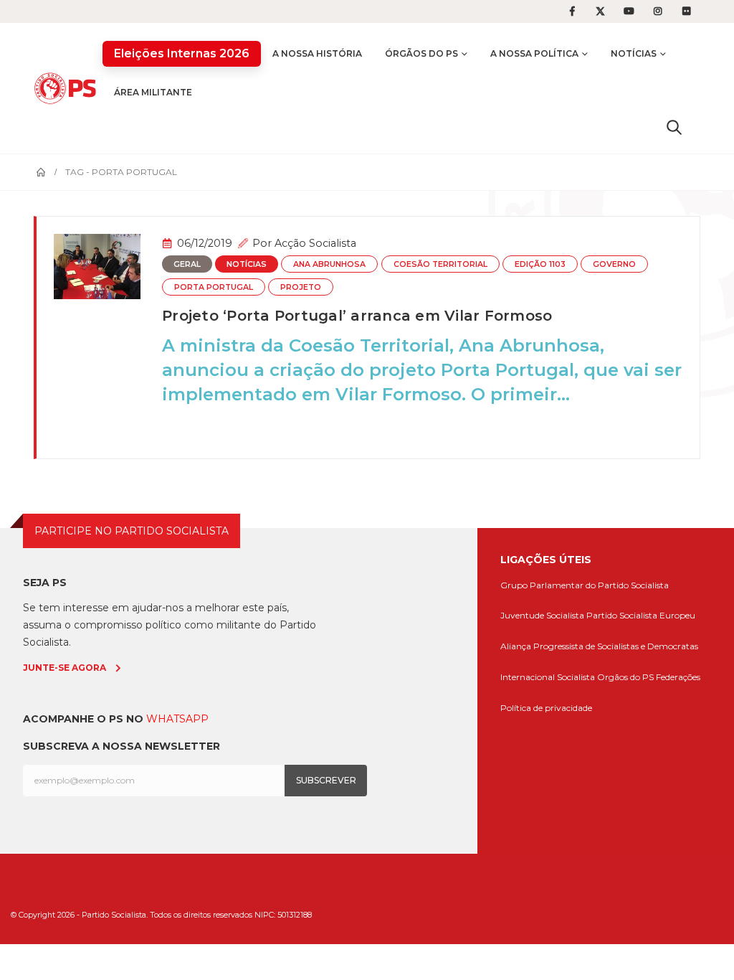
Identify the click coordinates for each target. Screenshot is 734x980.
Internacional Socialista (547, 677)
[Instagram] (658, 11)
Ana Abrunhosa (329, 264)
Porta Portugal (213, 287)
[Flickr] (686, 11)
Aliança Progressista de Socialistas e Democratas (599, 646)
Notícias (634, 53)
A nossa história (317, 53)
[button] (674, 127)
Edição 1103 (540, 264)
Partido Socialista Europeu (640, 615)
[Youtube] (629, 11)
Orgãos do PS (625, 677)
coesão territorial (440, 264)
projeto (300, 287)
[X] (600, 11)
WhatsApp (177, 718)
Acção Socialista (315, 243)
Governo (614, 264)
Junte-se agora (64, 667)
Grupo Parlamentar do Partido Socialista (584, 585)
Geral (187, 264)
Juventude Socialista (542, 615)
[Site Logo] (68, 88)
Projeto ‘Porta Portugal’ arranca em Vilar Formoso (357, 315)
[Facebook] (572, 11)
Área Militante (153, 92)
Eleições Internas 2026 (181, 53)
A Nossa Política (534, 53)
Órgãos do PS (421, 53)
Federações (678, 677)
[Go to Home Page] (41, 172)
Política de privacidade (546, 707)
